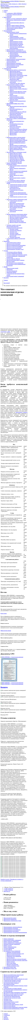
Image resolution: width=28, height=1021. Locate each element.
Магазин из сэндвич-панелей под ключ (14, 993)
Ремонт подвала (11, 961)
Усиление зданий (14, 229)
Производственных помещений (12, 944)
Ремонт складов (8, 945)
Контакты (6, 277)
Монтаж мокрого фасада (16, 155)
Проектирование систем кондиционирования (13, 66)
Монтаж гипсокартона (12, 964)
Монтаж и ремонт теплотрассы (17, 132)
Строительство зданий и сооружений (16, 81)
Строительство (7, 68)
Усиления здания (8, 1000)
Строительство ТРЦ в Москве (17, 83)
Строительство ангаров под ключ (18, 186)
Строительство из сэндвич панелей (13, 988)
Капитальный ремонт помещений (15, 276)
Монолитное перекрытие (16, 74)
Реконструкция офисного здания (18, 91)
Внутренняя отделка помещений (18, 215)
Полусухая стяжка (11, 963)
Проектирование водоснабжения (18, 52)
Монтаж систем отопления (13, 244)
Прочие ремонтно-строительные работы (17, 214)
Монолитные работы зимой (17, 221)
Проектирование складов (16, 43)
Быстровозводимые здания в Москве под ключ (15, 979)
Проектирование (11, 29)
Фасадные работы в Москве (17, 218)
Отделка (6, 250)
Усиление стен (13, 231)
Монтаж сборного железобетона (18, 222)
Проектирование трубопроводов (15, 49)
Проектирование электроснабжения (14, 54)
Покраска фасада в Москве (16, 157)
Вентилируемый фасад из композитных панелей (16, 113)
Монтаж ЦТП (13, 134)
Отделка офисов (8, 949)
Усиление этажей (14, 233)
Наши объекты (7, 17)
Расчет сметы (4, 613)
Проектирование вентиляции (11, 931)
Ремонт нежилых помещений (11, 941)
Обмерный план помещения (14, 956)
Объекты (6, 1017)
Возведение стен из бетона (16, 76)
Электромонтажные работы (14, 242)
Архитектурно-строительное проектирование (17, 47)
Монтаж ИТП (13, 133)
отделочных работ (5, 331)
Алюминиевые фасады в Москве (18, 111)
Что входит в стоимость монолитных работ (16, 78)
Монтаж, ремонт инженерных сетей (16, 26)
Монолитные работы (15, 71)
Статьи (5, 1016)
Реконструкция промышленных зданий (14, 1008)
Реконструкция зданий (15, 87)
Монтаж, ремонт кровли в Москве (15, 25)
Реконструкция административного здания (17, 96)
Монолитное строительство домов (18, 75)
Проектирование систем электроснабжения (13, 61)
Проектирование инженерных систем (16, 51)
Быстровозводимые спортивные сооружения (15, 992)
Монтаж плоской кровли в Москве (18, 140)
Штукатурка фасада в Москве (17, 160)
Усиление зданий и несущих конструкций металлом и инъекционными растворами (14, 226)
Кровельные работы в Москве (17, 138)
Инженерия (6, 241)
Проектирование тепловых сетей (15, 249)
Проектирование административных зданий (16, 37)
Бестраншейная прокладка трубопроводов (16, 124)
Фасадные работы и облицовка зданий (16, 152)
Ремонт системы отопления (17, 204)
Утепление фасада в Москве (17, 159)
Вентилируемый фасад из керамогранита (16, 109)
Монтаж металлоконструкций (11, 976)
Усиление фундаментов (16, 230)
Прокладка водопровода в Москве (18, 129)
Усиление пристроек (15, 237)
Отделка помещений (12, 271)
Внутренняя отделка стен (10, 968)
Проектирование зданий (13, 32)
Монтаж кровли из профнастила (18, 145)
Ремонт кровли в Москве (16, 148)
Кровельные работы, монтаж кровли (16, 137)
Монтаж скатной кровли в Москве (18, 146)
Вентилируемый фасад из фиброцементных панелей (16, 116)
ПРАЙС (6, 267)
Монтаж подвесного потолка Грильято (16, 959)
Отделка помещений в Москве (14, 253)
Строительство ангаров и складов (18, 184)
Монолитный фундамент (16, 72)
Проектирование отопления (14, 63)
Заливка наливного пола (13, 965)
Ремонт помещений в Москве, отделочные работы (14, 163)
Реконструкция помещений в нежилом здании (17, 99)
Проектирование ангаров (16, 41)
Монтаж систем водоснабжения (15, 246)
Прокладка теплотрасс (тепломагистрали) (15, 127)
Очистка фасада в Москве (16, 156)
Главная (6, 10)
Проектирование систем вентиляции (16, 59)
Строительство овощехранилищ (18, 192)
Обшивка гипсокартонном (13, 952)
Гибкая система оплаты (6, 630)
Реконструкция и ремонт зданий (15, 84)
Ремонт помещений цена (10, 947)
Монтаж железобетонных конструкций (14, 975)
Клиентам (9, 16)
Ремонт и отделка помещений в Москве (17, 18)
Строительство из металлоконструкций (15, 188)
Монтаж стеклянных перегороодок (18, 217)
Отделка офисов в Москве (13, 258)
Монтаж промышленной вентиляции (16, 245)
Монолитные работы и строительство (16, 70)
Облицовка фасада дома (16, 161)
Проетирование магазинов (16, 44)
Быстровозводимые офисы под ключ (13, 995)
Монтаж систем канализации (14, 248)
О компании (7, 1015)
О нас (5, 12)
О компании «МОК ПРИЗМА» (14, 13)
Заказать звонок (5, 5)
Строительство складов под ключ (18, 196)
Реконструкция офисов (9, 1006)
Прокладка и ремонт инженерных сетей (17, 199)
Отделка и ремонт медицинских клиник (17, 254)
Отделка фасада (11, 957)
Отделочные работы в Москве (17, 180)
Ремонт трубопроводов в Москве (18, 130)
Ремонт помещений (9, 938)
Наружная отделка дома (10, 967)
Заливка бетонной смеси (16, 219)
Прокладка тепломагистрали (17, 203)
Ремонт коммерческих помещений (18, 171)
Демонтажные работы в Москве (15, 28)
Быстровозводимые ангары (10, 977)
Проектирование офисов (16, 45)
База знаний (7, 283)
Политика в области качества (14, 14)
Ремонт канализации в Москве (17, 206)
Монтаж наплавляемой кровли (17, 141)
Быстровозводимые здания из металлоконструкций (11, 983)
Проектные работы (11, 272)
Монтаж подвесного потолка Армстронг (17, 960)
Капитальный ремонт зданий (17, 86)
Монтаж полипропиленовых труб (15, 953)
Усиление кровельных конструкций (15, 235)
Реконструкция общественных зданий (13, 1004)
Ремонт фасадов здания (15, 153)
